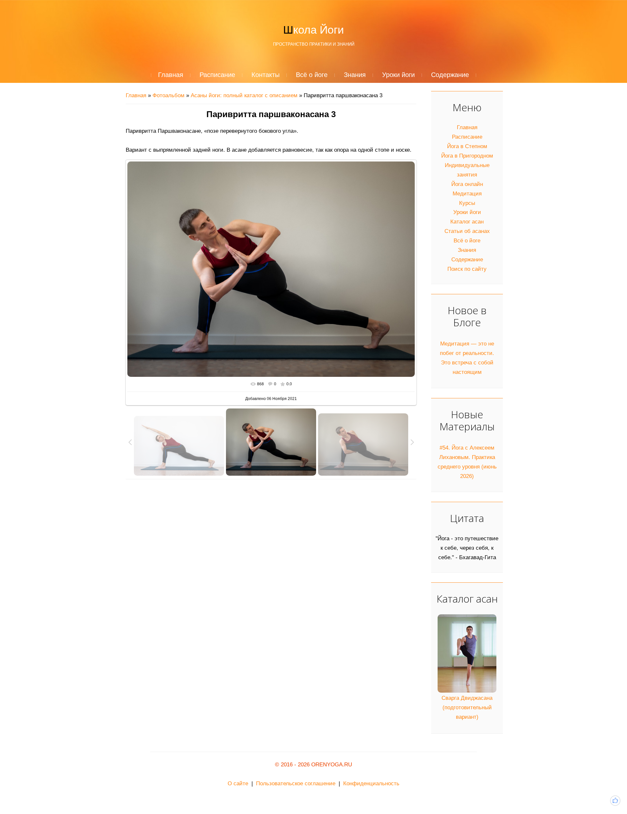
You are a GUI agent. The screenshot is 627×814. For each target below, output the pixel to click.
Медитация (467, 194)
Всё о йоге (467, 241)
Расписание (467, 137)
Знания (467, 250)
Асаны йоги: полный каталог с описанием (244, 95)
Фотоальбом (169, 95)
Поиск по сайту (467, 269)
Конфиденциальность (371, 783)
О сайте (238, 783)
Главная (136, 95)
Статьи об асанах (467, 231)
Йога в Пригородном (467, 156)
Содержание (467, 259)
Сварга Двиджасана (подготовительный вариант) (467, 707)
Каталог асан (467, 222)
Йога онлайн (467, 184)
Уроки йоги (467, 212)
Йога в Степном (467, 146)
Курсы (467, 203)
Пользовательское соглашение (295, 783)
